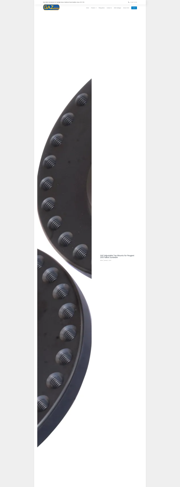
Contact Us (109, 8)
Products (93, 8)
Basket (134, 8)
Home (87, 8)
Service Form (126, 8)
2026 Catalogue (117, 8)
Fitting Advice (102, 8)
